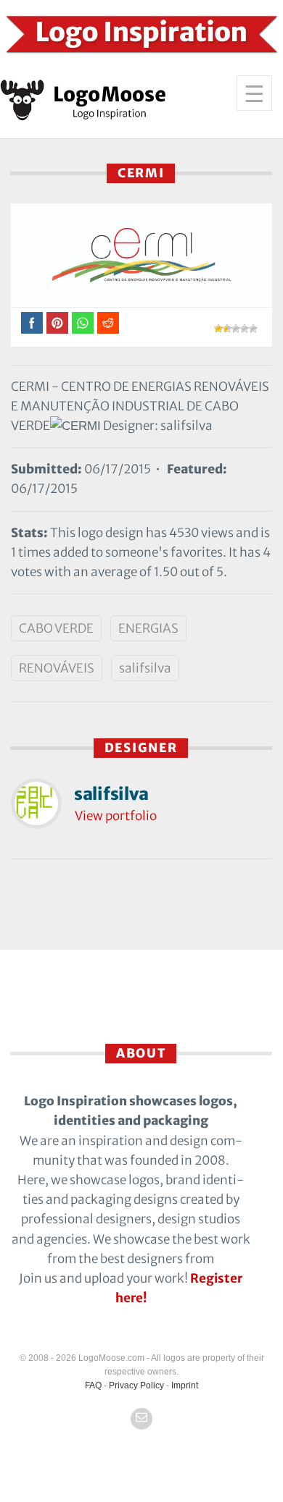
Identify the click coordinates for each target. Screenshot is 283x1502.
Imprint (184, 1385)
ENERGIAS (148, 628)
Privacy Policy (136, 1385)
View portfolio (116, 816)
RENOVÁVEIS (56, 668)
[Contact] (141, 1419)
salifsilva (145, 668)
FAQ (93, 1385)
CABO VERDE (56, 628)
